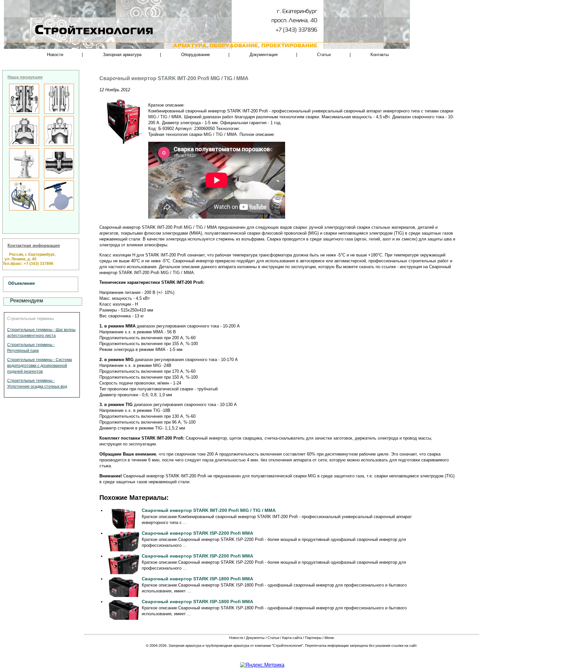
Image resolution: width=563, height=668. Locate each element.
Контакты (379, 54)
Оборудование (195, 54)
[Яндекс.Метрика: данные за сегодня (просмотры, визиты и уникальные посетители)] (262, 665)
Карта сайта (292, 638)
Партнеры (313, 638)
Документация (264, 54)
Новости (55, 54)
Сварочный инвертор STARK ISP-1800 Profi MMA (197, 578)
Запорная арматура (122, 54)
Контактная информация (33, 245)
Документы (255, 638)
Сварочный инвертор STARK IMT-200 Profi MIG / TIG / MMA (209, 510)
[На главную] (73, 42)
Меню (329, 638)
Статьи (324, 54)
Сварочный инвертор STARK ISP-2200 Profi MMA (197, 533)
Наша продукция (25, 77)
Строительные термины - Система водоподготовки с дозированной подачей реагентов (39, 365)
